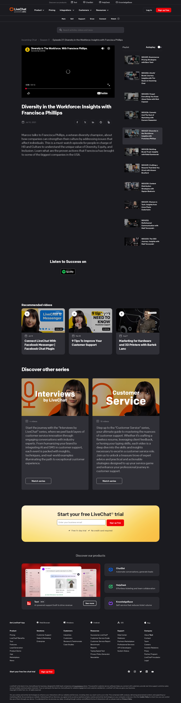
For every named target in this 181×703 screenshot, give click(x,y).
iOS (122, 622)
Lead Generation (16, 647)
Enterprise (41, 641)
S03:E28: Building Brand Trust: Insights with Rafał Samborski (150, 151)
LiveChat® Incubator (152, 657)
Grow (92, 19)
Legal (146, 660)
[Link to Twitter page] (141, 671)
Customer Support (44, 635)
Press (146, 651)
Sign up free (163, 10)
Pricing (52, 10)
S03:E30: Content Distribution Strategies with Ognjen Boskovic (148, 187)
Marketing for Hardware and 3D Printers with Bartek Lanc (137, 344)
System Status (123, 651)
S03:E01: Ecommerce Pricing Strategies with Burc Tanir (150, 59)
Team (146, 641)
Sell (72, 19)
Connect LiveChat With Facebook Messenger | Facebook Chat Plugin (40, 344)
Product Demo (15, 651)
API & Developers (124, 647)
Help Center (122, 635)
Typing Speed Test (97, 651)
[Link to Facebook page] (129, 671)
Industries (67, 635)
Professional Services (125, 644)
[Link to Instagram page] (135, 671)
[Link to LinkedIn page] (147, 671)
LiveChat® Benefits (17, 638)
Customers (84, 10)
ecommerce (78, 686)
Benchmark (95, 644)
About (148, 635)
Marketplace (14, 657)
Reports (93, 647)
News (12, 660)
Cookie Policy (144, 697)
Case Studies (69, 644)
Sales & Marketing (44, 638)
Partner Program (150, 654)
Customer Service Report (100, 641)
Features (13, 644)
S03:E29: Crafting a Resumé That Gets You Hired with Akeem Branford (150, 169)
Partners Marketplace (125, 641)
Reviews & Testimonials (73, 641)
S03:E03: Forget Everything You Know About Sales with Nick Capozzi (150, 98)
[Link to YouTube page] (153, 671)
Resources (101, 10)
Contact (147, 638)
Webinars (121, 638)
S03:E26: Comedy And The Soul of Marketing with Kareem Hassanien (149, 116)
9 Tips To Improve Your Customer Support (87, 343)
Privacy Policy (127, 699)
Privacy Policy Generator (100, 654)
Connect (102, 19)
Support (81, 19)
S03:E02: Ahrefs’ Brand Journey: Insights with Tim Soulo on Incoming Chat (148, 78)
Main (64, 19)
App (11, 654)
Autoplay (150, 47)
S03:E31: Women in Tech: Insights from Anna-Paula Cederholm (149, 206)
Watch (113, 19)
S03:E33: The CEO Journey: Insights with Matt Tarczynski (150, 241)
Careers (147, 644)
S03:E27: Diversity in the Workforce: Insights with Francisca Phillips (149, 135)
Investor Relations (151, 647)
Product (38, 10)
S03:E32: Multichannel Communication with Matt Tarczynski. (149, 224)
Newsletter (94, 657)
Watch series (38, 481)
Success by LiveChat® (99, 635)
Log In (149, 10)
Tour (11, 641)
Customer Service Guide (100, 638)
